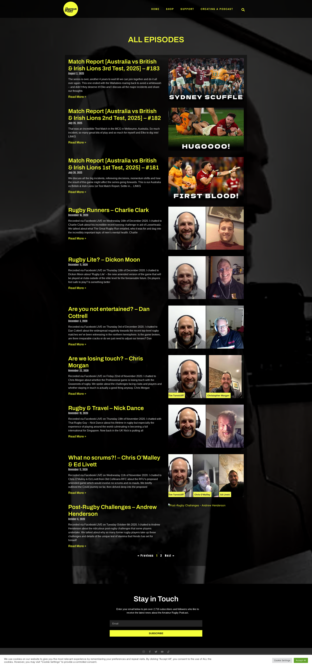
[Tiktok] (168, 651)
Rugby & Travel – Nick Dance (106, 408)
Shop (170, 9)
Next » (169, 555)
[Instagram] (143, 651)
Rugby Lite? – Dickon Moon (104, 259)
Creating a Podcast (217, 9)
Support (187, 9)
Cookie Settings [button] (282, 660)
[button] (243, 9)
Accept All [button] (301, 660)
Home (155, 9)
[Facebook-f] (150, 651)
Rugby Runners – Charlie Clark (108, 210)
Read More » (77, 96)
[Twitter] (156, 651)
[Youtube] (162, 651)
